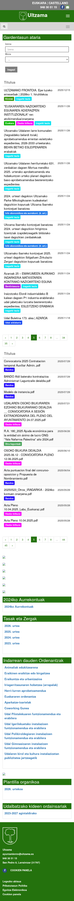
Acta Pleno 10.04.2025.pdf (21, 520)
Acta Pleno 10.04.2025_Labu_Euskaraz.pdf (24, 507)
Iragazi (11, 69)
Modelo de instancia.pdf (19, 392)
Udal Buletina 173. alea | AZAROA (25, 318)
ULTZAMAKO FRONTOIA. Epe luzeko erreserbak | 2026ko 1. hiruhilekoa (28, 92)
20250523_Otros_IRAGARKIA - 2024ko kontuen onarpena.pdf (29, 491)
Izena (8, 44)
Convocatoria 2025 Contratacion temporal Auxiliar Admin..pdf (24, 363)
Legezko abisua (12, 881)
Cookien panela (21, 870)
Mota (8, 54)
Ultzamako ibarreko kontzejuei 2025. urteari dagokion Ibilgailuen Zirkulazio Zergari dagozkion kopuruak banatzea (28, 257)
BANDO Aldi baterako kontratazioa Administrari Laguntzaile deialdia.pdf (27, 378)
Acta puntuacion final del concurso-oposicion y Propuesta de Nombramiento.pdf (26, 474)
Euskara (39, 3)
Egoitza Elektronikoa (15, 890)
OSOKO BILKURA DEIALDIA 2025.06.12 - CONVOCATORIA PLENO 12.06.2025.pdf (29, 454)
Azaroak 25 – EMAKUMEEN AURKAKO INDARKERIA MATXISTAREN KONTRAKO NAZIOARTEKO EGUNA (29, 277)
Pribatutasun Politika (15, 885)
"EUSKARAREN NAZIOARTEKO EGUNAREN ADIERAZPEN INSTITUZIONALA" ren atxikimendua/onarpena (25, 112)
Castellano (58, 3)
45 (6, 545)
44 (63, 539)
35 (6, 343)
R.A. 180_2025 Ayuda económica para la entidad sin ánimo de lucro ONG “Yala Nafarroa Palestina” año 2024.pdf (28, 435)
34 (63, 337)
